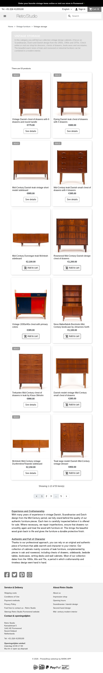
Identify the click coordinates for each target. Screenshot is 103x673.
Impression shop (60, 597)
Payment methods (12, 600)
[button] (80, 9)
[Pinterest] (22, 575)
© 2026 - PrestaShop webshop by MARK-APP (51, 659)
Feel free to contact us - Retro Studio (20, 608)
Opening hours (59, 600)
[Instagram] (29, 575)
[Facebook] (7, 575)
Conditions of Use (11, 597)
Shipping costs (10, 593)
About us (57, 593)
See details (30, 131)
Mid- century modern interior (65, 612)
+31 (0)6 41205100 (14, 9)
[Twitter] (14, 575)
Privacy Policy (10, 604)
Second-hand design (62, 608)
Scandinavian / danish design (65, 604)
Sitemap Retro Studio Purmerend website (21, 612)
